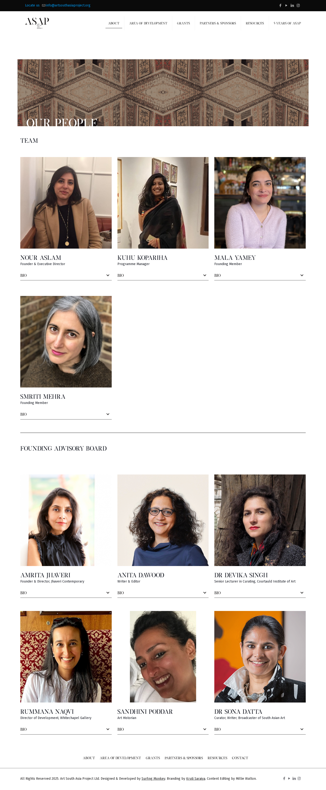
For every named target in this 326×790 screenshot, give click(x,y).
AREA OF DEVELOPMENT (120, 758)
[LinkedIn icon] (292, 5)
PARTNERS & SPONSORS (184, 758)
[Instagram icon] (298, 5)
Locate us (32, 5)
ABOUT (89, 758)
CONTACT (240, 758)
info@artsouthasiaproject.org (68, 5)
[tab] (66, 276)
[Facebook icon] (280, 5)
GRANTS (153, 758)
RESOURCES (217, 758)
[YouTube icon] (286, 5)
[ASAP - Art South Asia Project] (37, 23)
